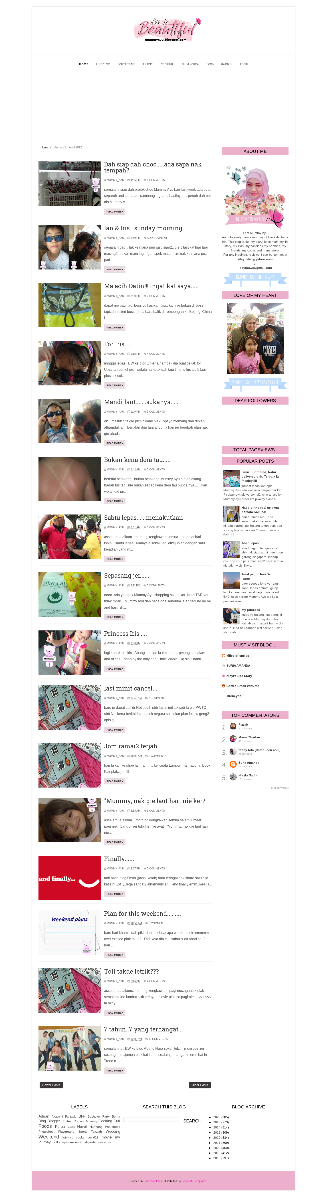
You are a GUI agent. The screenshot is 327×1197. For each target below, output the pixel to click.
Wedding (113, 1131)
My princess (251, 610)
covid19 (93, 1137)
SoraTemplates (153, 1181)
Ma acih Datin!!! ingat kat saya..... (151, 286)
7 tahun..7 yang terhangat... (143, 1029)
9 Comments (156, 180)
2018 (217, 1158)
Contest (66, 1121)
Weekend (48, 1137)
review (74, 1142)
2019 (217, 1153)
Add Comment (157, 237)
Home (44, 147)
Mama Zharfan (249, 737)
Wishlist (68, 1137)
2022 (217, 1137)
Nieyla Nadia (247, 775)
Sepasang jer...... (126, 575)
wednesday (104, 1142)
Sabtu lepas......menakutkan (143, 517)
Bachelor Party (99, 1116)
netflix (56, 1142)
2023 (217, 1132)
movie (107, 1137)
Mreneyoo (234, 696)
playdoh (65, 1142)
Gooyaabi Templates (194, 1181)
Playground (66, 1131)
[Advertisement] (163, 107)
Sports (82, 1131)
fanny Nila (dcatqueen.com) (259, 750)
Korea (60, 1126)
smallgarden (88, 1142)
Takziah (96, 1131)
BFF (82, 1116)
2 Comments (157, 755)
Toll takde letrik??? (131, 971)
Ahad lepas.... (252, 543)
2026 (217, 1117)
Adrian (43, 1116)
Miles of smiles (237, 655)
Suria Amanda (248, 762)
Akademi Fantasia (64, 1116)
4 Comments (156, 353)
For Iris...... (119, 344)
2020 (217, 1148)
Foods (45, 1126)
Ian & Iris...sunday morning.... (146, 228)
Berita (116, 1116)
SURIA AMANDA (238, 665)
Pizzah (243, 724)
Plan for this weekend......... (142, 913)
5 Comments (156, 411)
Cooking (105, 1121)
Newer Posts (51, 1085)
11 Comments (158, 1039)
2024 (217, 1127)
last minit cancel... (130, 688)
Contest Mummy (85, 1121)
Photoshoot (46, 1131)
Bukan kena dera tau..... (137, 460)
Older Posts (200, 1085)
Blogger (53, 1121)
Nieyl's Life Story (239, 676)
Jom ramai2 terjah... (133, 746)
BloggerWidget (280, 787)
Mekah (71, 1127)
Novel (82, 1126)
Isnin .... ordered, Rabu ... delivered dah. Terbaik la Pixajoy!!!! (261, 476)
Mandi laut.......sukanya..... (141, 402)
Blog (42, 1121)
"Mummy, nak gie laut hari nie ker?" (156, 801)
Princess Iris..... (125, 633)
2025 (217, 1122)
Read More (114, 211)
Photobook (112, 1126)
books (80, 1137)
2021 (217, 1142)
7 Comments (156, 469)
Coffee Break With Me (242, 686)
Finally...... (119, 859)
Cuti (116, 1121)
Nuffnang (96, 1126)
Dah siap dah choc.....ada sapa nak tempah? (153, 167)
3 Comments (156, 296)
